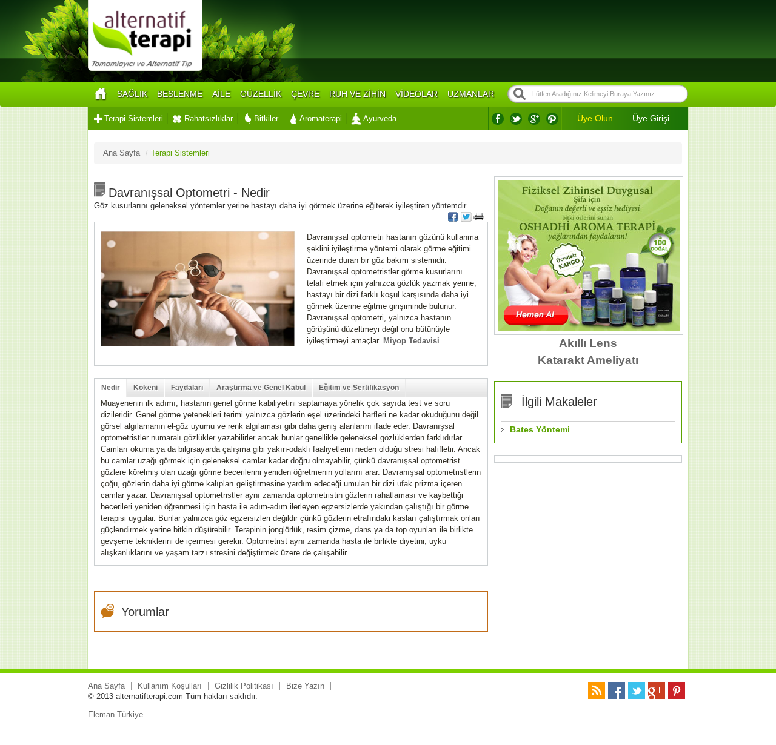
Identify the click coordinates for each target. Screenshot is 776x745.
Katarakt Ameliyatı (588, 360)
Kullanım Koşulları (170, 685)
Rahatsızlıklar (208, 118)
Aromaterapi (320, 118)
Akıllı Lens (588, 343)
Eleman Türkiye (115, 714)
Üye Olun (595, 118)
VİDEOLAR (416, 94)
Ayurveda (379, 118)
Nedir (110, 387)
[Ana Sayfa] (100, 94)
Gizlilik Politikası (244, 685)
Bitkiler (266, 118)
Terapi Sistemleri (133, 118)
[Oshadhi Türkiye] (589, 328)
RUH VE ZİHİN (357, 94)
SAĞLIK (132, 94)
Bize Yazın (305, 685)
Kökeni (145, 387)
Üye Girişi (650, 118)
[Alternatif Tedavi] (145, 69)
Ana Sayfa (106, 685)
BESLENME (179, 94)
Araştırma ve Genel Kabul (261, 387)
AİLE (221, 94)
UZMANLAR (470, 94)
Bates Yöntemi (540, 429)
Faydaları (187, 387)
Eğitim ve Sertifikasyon (359, 387)
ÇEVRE (305, 94)
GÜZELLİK (260, 94)
